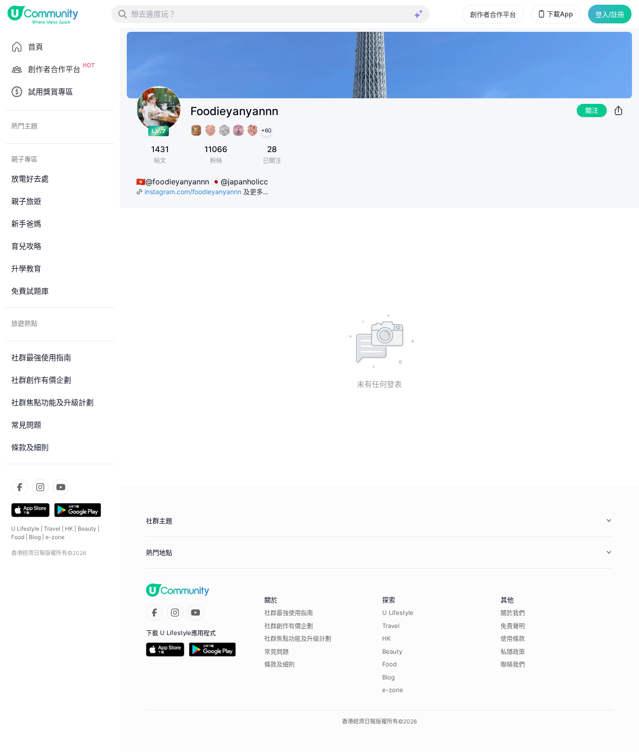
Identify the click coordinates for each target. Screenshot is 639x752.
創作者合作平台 (493, 14)
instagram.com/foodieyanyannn (193, 192)
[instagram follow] (40, 487)
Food (17, 536)
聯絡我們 (513, 664)
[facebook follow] (19, 487)
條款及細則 (279, 664)
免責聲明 (513, 625)
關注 (591, 110)
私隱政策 (513, 651)
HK (69, 528)
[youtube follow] (60, 487)
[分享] (618, 110)
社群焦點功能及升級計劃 (297, 638)
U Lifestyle (25, 528)
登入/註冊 (609, 14)
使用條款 (513, 638)
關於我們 (513, 612)
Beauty (87, 528)
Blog (35, 536)
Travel (52, 528)
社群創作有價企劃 (288, 625)
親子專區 (24, 159)
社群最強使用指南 (288, 612)
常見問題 (276, 651)
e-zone (55, 536)
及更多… (255, 192)
